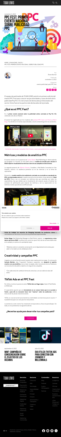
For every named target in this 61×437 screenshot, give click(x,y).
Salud (31, 409)
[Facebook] (43, 430)
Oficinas (54, 386)
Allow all (50, 228)
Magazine (13, 62)
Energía (32, 394)
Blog (20, 62)
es (6, 430)
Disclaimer (12, 430)
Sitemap (18, 431)
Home (6, 62)
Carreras (54, 383)
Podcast (43, 383)
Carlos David (31, 160)
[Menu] (53, 2)
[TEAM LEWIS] (8, 2)
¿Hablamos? (10, 385)
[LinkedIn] (51, 430)
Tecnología (33, 386)
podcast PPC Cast (38, 120)
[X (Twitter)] (56, 430)
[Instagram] (47, 430)
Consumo (33, 380)
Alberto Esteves (25, 167)
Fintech (32, 397)
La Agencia (55, 380)
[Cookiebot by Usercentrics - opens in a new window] (52, 208)
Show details (53, 223)
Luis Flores (48, 120)
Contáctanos (30, 318)
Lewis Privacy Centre (21, 430)
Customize (29, 228)
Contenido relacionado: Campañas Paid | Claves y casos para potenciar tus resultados (30, 149)
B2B (31, 383)
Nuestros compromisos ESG (56, 395)
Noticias (43, 391)
